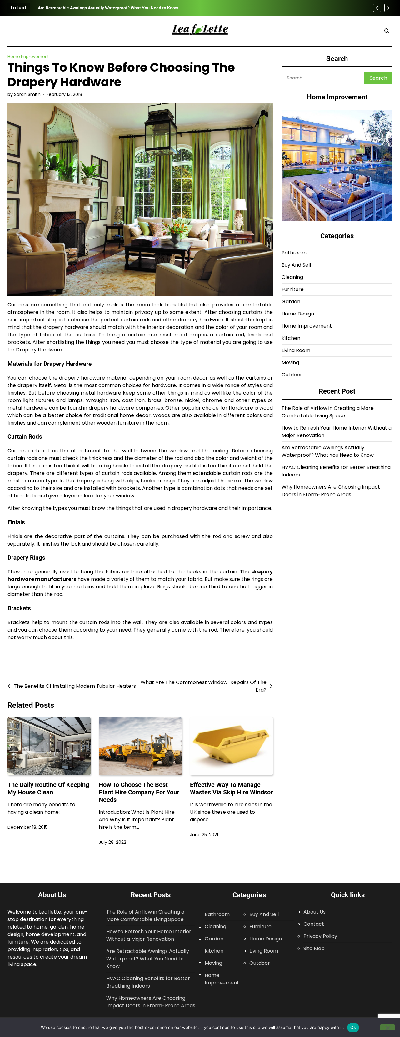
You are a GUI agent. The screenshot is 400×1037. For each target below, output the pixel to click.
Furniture (293, 289)
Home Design (298, 314)
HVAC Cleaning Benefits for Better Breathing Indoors (90, 7)
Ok (353, 1027)
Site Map (314, 948)
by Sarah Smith (24, 94)
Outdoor (292, 375)
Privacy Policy (320, 936)
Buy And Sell (296, 265)
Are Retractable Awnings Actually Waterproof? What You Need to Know (328, 451)
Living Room (296, 350)
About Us (314, 911)
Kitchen (291, 338)
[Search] (386, 31)
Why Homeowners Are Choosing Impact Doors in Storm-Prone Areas (331, 491)
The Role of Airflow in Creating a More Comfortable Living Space (328, 412)
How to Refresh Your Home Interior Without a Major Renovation (148, 935)
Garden (291, 301)
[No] (387, 1027)
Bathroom (294, 253)
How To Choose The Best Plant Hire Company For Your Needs (139, 792)
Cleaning (292, 277)
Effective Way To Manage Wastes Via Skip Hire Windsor (231, 788)
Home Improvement (28, 56)
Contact (313, 924)
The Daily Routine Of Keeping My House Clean (48, 788)
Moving (290, 362)
